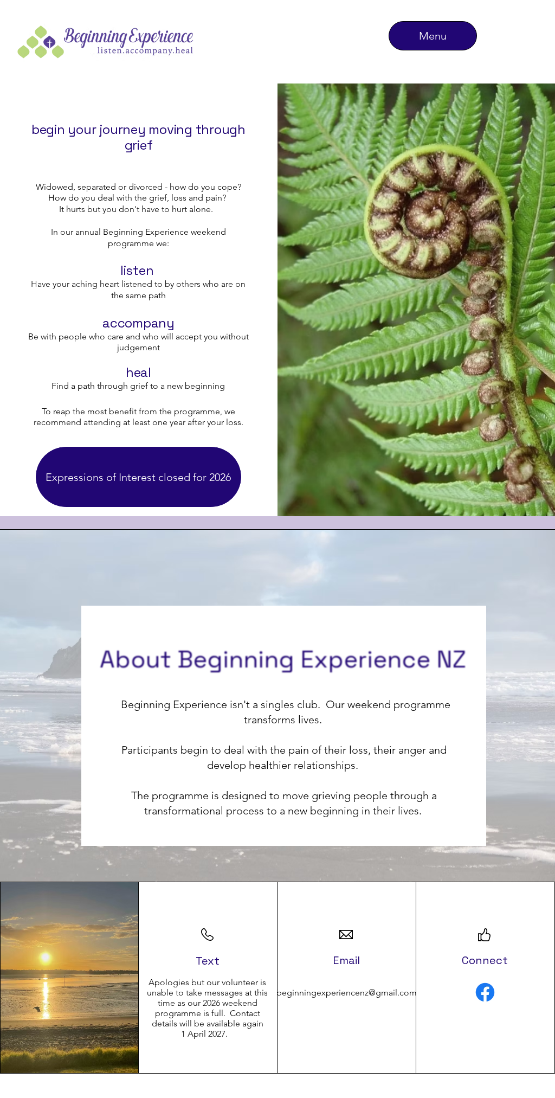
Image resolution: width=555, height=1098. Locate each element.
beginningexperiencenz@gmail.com (346, 992)
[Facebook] (485, 992)
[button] (138, 477)
